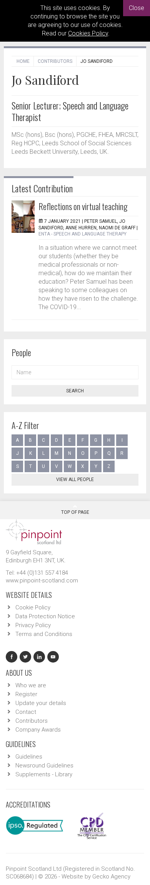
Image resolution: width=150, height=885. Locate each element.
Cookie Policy (32, 607)
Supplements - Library (43, 774)
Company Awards (38, 729)
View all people (75, 479)
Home (23, 61)
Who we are (30, 685)
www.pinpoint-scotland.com (42, 580)
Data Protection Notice (45, 616)
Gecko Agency (111, 876)
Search (75, 391)
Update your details (40, 703)
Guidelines (28, 756)
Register (26, 694)
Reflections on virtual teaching (82, 206)
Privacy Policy (33, 625)
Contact (25, 711)
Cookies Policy (88, 33)
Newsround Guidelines (44, 765)
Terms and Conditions (43, 634)
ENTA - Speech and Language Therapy (82, 234)
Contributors (55, 61)
